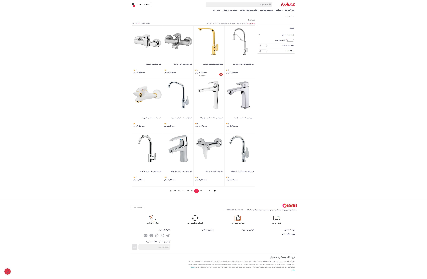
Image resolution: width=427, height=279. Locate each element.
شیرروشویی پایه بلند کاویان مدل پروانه (211, 118)
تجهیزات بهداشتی (266, 10)
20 (188, 191)
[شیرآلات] (259, 206)
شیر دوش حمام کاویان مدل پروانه (151, 118)
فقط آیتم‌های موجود (280, 40)
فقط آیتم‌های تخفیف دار (288, 45)
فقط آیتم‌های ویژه (289, 51)
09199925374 (230, 210)
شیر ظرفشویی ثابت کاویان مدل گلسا (150, 171)
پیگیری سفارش (207, 229)
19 (192, 191)
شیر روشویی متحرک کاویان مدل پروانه (242, 171)
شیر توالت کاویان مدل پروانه (214, 171)
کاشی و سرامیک (251, 10)
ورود (146, 4)
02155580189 (239, 210)
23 (175, 191)
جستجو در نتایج (288, 34)
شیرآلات (278, 10)
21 (183, 191)
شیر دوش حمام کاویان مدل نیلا (183, 64)
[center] (270, 4)
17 (201, 191)
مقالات (242, 10)
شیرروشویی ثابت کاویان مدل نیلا (244, 118)
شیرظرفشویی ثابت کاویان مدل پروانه (181, 118)
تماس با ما (216, 10)
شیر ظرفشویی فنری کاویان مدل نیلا (243, 64)
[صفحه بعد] (170, 191)
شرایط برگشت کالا (288, 234)
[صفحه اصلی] (292, 16)
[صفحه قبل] (215, 191)
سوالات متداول (289, 229)
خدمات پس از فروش (230, 10)
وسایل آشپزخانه (289, 10)
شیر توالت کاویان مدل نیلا (153, 64)
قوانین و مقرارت (248, 229)
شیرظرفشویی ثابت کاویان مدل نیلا (213, 64)
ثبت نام (141, 4)
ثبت (134, 247)
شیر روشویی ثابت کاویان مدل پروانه (181, 171)
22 (179, 191)
